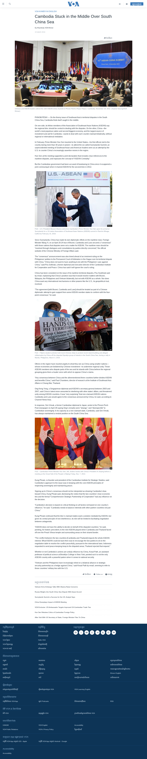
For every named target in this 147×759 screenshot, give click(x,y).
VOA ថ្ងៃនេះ (6, 640)
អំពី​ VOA (6, 713)
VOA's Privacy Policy (46, 729)
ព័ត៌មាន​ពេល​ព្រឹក (43, 631)
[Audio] (119, 4)
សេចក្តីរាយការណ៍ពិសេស (81, 677)
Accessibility (78, 725)
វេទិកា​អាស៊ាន (42, 648)
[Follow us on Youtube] (86, 632)
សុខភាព (41, 673)
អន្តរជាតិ (5, 665)
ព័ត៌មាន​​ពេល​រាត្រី (43, 636)
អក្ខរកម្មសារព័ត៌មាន (116, 660)
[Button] (108, 38)
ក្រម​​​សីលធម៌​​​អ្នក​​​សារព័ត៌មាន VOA (84, 713)
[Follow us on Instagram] (92, 632)
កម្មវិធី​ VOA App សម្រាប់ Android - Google (53, 741)
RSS (111, 701)
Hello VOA (42, 640)
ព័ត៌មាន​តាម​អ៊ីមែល (80, 701)
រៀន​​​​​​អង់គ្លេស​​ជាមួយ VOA (46, 689)
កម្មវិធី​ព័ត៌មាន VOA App (10, 701)
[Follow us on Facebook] (76, 632)
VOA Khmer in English (46, 11)
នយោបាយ (42, 660)
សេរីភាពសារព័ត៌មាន (116, 665)
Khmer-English (115, 673)
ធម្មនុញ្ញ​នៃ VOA (43, 713)
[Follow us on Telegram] (97, 632)
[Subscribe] (114, 632)
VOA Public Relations (10, 729)
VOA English (43, 725)
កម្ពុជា (4, 660)
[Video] (126, 4)
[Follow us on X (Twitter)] (81, 632)
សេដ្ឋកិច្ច (41, 665)
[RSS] (103, 632)
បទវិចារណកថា (114, 677)
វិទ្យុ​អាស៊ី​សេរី (78, 729)
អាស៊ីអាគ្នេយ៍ (6, 677)
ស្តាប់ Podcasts (44, 701)
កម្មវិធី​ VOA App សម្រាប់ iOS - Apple (15, 741)
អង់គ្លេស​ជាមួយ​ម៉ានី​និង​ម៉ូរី (10, 689)
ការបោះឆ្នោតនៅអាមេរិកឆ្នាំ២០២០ (120, 669)
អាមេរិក (5, 669)
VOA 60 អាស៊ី (7, 648)
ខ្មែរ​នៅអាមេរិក (7, 673)
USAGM (6, 725)
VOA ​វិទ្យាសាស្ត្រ (8, 644)
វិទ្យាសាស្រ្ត (77, 665)
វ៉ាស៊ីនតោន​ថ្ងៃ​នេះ (8, 636)
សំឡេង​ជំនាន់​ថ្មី (42, 644)
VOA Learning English (82, 689)
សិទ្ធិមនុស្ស (42, 669)
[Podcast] (108, 632)
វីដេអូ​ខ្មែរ (5, 631)
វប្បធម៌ (76, 669)
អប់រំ (40, 677)
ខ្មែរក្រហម (77, 673)
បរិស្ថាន (76, 660)
